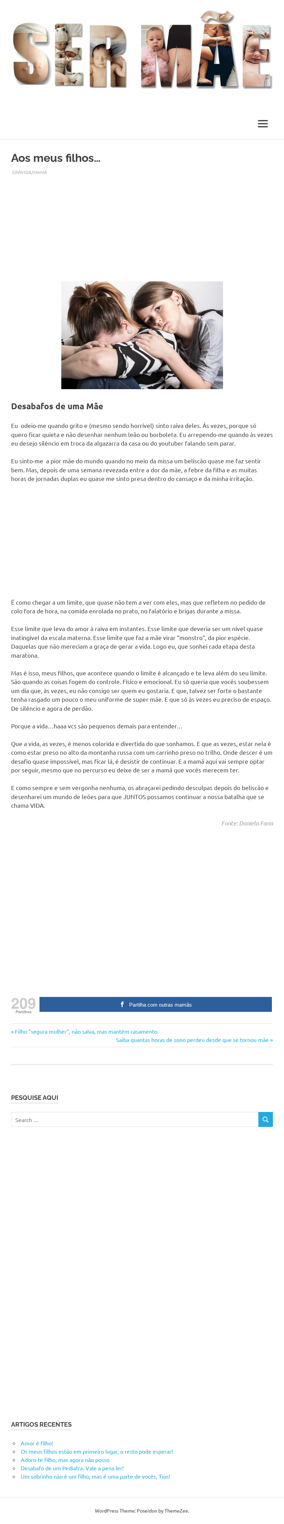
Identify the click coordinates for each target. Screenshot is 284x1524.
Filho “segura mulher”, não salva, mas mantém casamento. (87, 1031)
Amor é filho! (37, 1442)
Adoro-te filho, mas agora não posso (65, 1459)
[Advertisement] (142, 223)
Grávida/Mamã (29, 172)
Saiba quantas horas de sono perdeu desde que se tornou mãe (192, 1039)
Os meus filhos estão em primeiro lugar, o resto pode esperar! (97, 1451)
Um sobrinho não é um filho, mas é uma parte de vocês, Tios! (95, 1476)
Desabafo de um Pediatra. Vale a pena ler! (72, 1467)
